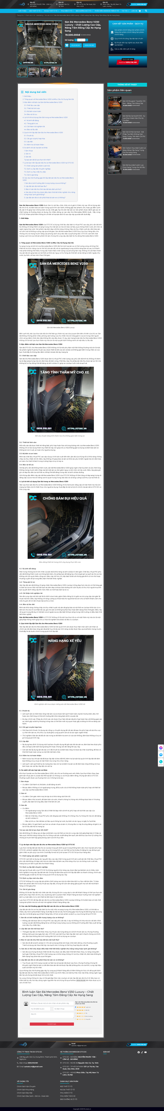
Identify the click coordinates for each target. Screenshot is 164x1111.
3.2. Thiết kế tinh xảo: (32, 108)
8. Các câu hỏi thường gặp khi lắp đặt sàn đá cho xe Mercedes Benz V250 (48, 179)
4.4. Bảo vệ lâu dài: (31, 129)
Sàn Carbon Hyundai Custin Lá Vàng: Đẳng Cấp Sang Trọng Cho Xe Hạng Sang (134, 150)
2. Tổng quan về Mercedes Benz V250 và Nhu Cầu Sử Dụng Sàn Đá (48, 99)
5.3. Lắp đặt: (28, 142)
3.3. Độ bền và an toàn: (32, 111)
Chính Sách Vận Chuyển (26, 1086)
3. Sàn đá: (27, 157)
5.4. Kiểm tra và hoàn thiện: (34, 145)
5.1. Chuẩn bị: (29, 135)
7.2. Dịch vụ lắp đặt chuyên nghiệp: (37, 169)
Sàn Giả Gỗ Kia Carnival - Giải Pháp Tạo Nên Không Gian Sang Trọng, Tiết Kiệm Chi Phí (134, 134)
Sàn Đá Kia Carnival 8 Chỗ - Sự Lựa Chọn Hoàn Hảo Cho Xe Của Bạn (134, 118)
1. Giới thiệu (27, 96)
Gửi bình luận (52, 1024)
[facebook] (138, 1052)
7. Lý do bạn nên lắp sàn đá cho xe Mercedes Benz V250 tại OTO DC (48, 163)
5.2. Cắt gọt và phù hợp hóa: (34, 139)
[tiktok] (142, 1052)
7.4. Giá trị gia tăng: (31, 175)
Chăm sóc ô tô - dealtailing (34, 15)
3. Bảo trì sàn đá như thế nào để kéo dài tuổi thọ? (42, 189)
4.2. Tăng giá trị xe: (31, 123)
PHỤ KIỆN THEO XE (67, 1096)
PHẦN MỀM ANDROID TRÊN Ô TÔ (107, 11)
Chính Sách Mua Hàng (25, 1090)
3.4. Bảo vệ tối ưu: (30, 114)
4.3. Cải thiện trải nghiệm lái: (34, 126)
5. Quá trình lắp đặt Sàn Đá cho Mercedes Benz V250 (43, 132)
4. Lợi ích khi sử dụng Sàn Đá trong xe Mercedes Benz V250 (45, 117)
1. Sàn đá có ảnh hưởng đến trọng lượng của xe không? (45, 183)
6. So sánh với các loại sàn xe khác (35, 148)
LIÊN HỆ (134, 11)
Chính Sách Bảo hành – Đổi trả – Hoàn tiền (33, 1096)
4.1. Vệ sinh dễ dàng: (31, 120)
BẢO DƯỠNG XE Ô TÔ (83, 11)
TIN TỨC (125, 11)
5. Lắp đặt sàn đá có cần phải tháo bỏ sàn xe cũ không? (44, 197)
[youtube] (145, 1052)
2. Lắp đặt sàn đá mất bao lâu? (35, 186)
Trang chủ (20, 15)
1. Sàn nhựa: (28, 151)
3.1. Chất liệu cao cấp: (32, 105)
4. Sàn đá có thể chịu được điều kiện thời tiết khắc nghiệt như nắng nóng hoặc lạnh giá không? (49, 193)
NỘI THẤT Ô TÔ (34, 11)
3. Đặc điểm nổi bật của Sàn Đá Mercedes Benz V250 (42, 102)
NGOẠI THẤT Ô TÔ (50, 11)
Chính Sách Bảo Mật (24, 1093)
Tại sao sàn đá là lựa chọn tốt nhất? (37, 160)
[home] (21, 4)
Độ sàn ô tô (49, 15)
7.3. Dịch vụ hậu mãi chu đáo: (35, 172)
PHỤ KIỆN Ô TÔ (66, 11)
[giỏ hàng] (140, 11)
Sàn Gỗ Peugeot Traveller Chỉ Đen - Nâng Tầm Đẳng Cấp (134, 102)
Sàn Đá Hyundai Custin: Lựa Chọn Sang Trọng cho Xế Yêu (134, 166)
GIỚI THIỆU (22, 11)
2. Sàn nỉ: (27, 154)
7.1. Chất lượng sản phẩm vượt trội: (37, 166)
